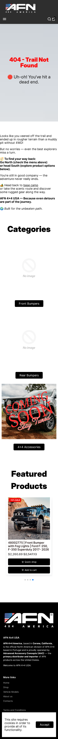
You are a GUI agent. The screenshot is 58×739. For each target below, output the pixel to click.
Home (6, 682)
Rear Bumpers (29, 375)
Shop (6, 687)
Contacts (8, 701)
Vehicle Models (11, 692)
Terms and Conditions (14, 710)
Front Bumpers (29, 303)
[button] (25, 579)
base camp (30, 185)
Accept (44, 724)
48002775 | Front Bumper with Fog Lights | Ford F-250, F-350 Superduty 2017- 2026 (28, 546)
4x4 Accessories (29, 447)
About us (7, 696)
